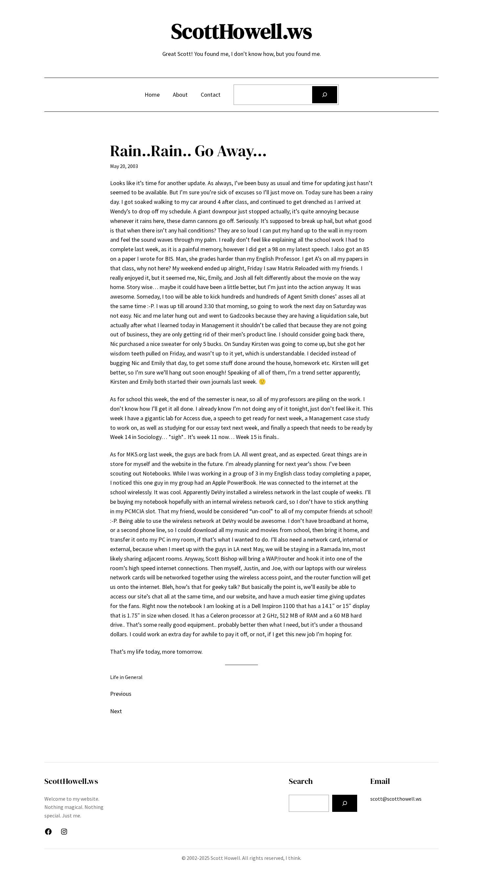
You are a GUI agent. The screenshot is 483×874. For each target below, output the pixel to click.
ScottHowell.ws (241, 31)
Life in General (126, 677)
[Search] (324, 94)
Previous (120, 693)
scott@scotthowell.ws (396, 798)
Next (116, 711)
